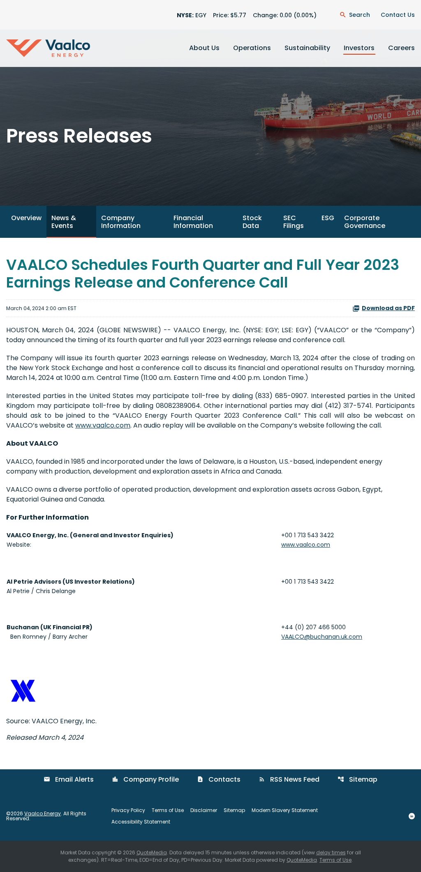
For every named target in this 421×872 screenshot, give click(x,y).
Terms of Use (168, 810)
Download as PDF (388, 308)
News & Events (63, 221)
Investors (359, 48)
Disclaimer (203, 810)
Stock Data (252, 221)
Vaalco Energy (42, 813)
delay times (331, 852)
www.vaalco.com (102, 425)
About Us (204, 48)
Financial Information (193, 221)
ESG (328, 218)
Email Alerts (69, 779)
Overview (26, 218)
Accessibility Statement (140, 821)
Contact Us (398, 15)
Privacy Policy (128, 810)
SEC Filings (293, 221)
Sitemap (357, 779)
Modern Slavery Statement (285, 810)
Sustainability (307, 48)
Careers (401, 48)
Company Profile (145, 779)
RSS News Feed (289, 779)
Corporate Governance (364, 221)
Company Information (121, 221)
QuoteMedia (151, 852)
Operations (252, 48)
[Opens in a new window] (412, 815)
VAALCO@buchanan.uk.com (321, 637)
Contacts (219, 779)
